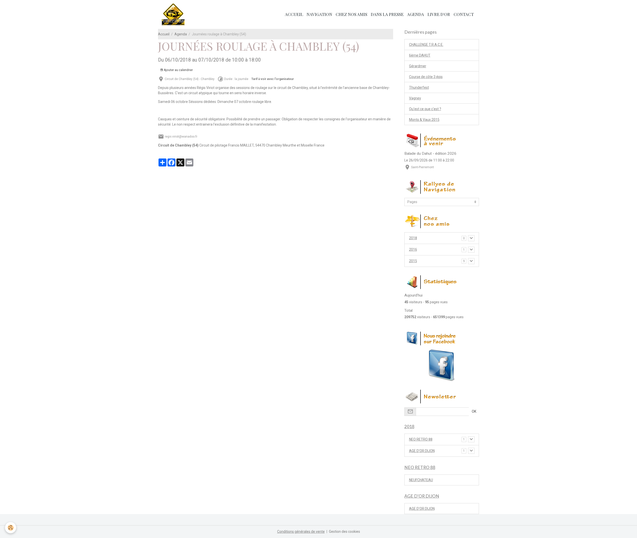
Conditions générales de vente (301, 532)
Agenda (415, 14)
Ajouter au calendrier (178, 70)
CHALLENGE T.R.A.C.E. (426, 45)
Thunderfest (419, 87)
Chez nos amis (351, 14)
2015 (413, 261)
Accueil (294, 14)
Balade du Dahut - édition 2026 (430, 153)
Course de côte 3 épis (426, 77)
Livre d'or (438, 14)
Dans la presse (387, 14)
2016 (413, 249)
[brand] (173, 14)
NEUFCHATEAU (421, 480)
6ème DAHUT (419, 55)
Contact (464, 14)
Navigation (319, 14)
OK (474, 411)
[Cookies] (10, 527)
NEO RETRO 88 (420, 439)
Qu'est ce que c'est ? (425, 109)
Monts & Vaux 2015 (424, 120)
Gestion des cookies (344, 532)
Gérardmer (417, 66)
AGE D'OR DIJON (422, 451)
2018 (413, 238)
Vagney (415, 98)
